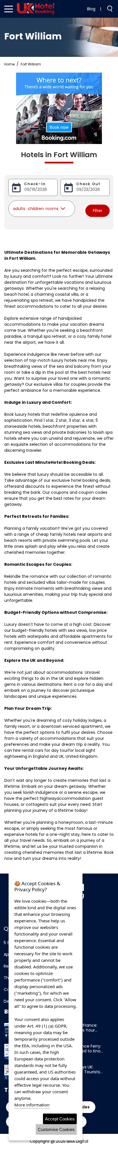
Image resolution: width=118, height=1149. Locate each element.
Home (9, 64)
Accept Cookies (60, 1118)
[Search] (107, 8)
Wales (83, 1107)
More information (32, 1105)
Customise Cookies (56, 1129)
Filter (97, 210)
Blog (91, 9)
